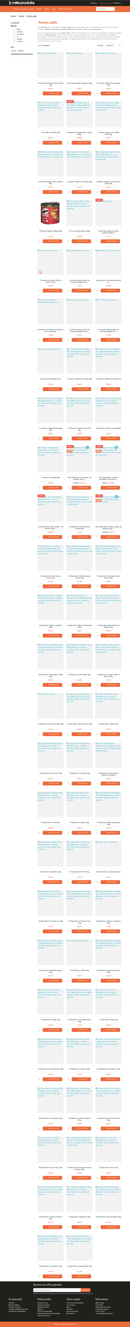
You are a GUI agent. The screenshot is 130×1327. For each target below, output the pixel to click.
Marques (40, 1309)
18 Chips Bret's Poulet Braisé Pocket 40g (79, 527)
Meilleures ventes (43, 1307)
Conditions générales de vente (18, 1309)
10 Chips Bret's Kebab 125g (108, 724)
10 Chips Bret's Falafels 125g (79, 773)
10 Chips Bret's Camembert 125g (108, 1069)
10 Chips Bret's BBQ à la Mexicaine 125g (79, 626)
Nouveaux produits (44, 1305)
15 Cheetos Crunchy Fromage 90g (108, 428)
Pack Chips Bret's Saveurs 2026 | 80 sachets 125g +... (108, 527)
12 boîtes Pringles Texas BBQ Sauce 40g (108, 133)
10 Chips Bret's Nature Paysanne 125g (108, 971)
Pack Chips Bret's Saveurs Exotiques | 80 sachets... (108, 478)
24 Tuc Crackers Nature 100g (79, 231)
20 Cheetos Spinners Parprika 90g (79, 379)
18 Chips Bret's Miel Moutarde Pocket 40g (79, 577)
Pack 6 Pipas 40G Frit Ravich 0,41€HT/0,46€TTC (108, 232)
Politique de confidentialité (17, 1311)
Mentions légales (14, 1305)
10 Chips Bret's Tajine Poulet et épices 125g (108, 675)
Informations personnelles (75, 1303)
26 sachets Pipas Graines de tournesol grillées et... (108, 330)
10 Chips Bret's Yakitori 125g (79, 1069)
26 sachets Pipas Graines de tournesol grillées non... (79, 281)
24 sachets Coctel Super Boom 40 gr (108, 281)
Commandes (71, 1305)
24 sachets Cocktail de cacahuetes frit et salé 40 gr (50, 330)
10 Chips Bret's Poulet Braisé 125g (79, 1266)
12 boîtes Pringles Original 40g (50, 231)
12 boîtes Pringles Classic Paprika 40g (50, 182)
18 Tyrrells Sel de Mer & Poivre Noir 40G (50, 84)
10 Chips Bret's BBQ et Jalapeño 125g (50, 626)
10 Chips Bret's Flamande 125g (50, 773)
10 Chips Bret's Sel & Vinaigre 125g (108, 1217)
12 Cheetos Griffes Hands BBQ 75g (108, 379)
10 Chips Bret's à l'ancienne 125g (50, 1118)
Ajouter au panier (52, 93)
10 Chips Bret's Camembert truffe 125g (50, 675)
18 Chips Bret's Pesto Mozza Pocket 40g (50, 577)
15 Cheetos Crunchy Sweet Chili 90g (79, 429)
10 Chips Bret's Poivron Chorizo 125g (108, 1119)
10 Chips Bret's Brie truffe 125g (79, 675)
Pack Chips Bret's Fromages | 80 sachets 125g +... (79, 478)
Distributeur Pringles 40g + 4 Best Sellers (79, 133)
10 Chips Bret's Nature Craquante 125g (108, 922)
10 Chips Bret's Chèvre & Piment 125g (50, 1217)
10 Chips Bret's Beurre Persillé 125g (50, 724)
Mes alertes (70, 1313)
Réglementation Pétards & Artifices (49, 1313)
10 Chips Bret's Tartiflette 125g (50, 1266)
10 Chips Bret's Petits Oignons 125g (79, 1119)
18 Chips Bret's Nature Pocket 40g (79, 724)
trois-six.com (72, 1324)
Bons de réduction (72, 1311)
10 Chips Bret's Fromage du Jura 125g (79, 1020)
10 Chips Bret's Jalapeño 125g (50, 872)
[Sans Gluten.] (40, 272)
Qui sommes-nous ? (44, 1315)
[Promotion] (87, 447)
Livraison (11, 1303)
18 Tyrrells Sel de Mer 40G (50, 132)
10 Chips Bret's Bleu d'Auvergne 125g (108, 823)
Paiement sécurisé (15, 1307)
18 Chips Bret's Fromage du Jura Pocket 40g (108, 577)
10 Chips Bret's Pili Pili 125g (79, 872)
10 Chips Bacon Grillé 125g (79, 970)
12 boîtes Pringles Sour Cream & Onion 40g (108, 182)
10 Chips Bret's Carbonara (50, 822)
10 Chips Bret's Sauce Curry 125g (50, 1167)
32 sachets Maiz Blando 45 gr (50, 379)
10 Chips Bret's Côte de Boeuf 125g (50, 1069)
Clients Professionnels (45, 1311)
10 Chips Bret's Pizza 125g (108, 1167)
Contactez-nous (43, 1303)
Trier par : (100, 45)
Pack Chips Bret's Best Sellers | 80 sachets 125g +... (50, 527)
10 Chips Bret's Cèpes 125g (50, 1020)
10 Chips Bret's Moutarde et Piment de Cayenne (108, 774)
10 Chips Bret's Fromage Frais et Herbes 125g (79, 1168)
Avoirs (69, 1307)
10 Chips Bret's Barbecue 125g (79, 1217)
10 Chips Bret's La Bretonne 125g (108, 872)
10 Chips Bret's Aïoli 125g (108, 1020)
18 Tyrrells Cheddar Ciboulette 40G (79, 83)
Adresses (70, 1309)
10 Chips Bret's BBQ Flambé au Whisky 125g (108, 626)
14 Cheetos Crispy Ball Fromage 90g (50, 429)
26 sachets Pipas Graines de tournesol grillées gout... (79, 330)
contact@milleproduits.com (104, 1313)
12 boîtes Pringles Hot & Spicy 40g (79, 182)
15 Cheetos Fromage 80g (50, 477)
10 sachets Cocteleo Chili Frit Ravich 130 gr (50, 281)
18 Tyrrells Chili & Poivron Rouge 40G (108, 84)
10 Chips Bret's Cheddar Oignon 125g (50, 971)
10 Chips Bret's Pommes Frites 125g (79, 922)
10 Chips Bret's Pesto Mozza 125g (50, 921)
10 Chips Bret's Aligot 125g (79, 822)
